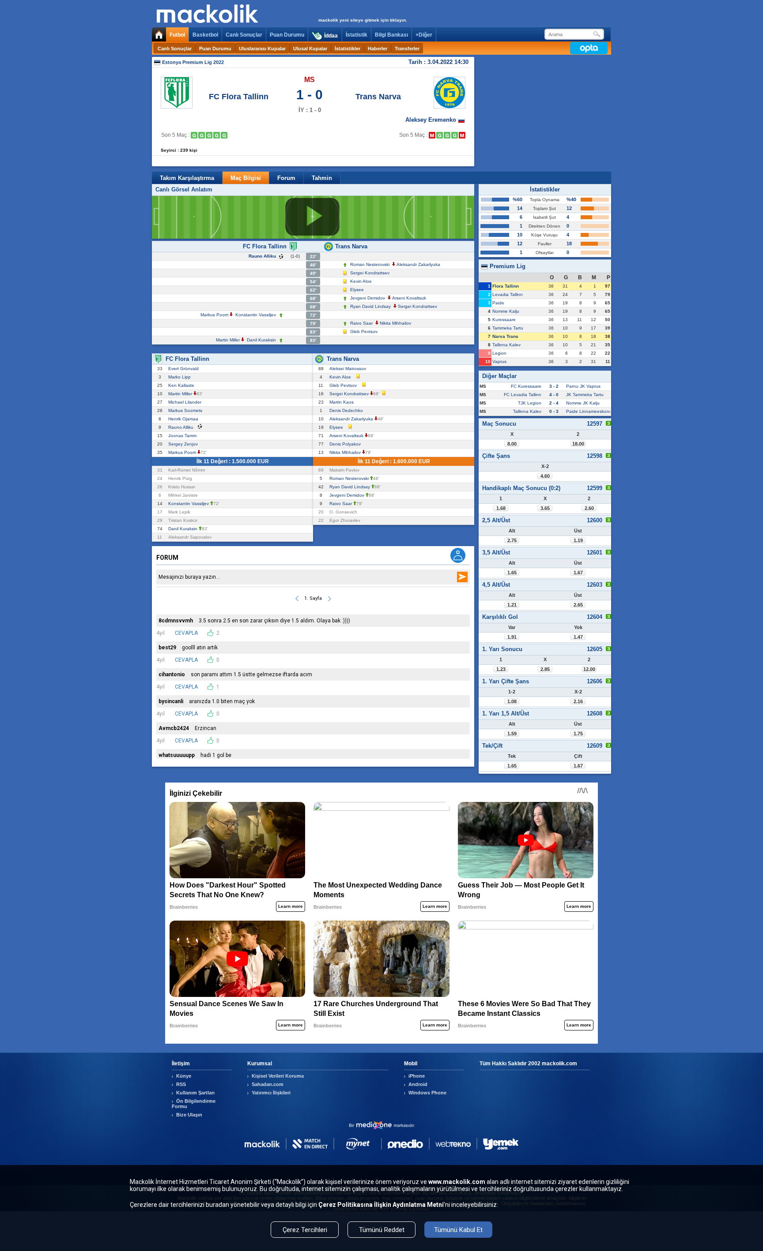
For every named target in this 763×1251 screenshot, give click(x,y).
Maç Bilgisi (245, 178)
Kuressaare (504, 319)
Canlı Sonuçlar (244, 35)
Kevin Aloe (361, 281)
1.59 (512, 733)
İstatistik (356, 35)
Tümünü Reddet (381, 1230)
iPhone (416, 1076)
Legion (499, 353)
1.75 (578, 733)
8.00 (512, 443)
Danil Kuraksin (261, 339)
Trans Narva (378, 96)
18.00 (578, 443)
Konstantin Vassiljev (255, 314)
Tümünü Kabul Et (458, 1230)
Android (417, 1084)
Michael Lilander (186, 402)
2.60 (589, 508)
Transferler (407, 48)
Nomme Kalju (505, 311)
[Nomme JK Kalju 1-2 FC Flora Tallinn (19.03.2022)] (224, 135)
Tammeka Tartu (507, 328)
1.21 (512, 604)
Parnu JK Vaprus (583, 386)
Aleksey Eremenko (431, 119)
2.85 (545, 669)
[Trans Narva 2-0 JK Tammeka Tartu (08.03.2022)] (454, 135)
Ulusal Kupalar (310, 48)
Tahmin (322, 178)
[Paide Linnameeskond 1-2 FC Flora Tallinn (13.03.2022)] (216, 135)
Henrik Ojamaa (184, 418)
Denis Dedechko (347, 410)
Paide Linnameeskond (589, 411)
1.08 (512, 701)
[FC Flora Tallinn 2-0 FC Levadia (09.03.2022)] (209, 135)
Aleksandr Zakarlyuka (418, 264)
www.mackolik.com (456, 1181)
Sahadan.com (267, 1084)
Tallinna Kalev (506, 344)
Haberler (377, 48)
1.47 (578, 637)
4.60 (545, 476)
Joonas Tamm (183, 435)
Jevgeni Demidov (367, 298)
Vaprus (499, 361)
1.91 (512, 637)
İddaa (331, 36)
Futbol (177, 35)
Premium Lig (506, 266)
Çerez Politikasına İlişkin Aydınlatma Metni (381, 1204)
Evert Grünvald (184, 368)
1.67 (578, 572)
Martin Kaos (342, 402)
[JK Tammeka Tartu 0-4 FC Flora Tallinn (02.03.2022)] (194, 135)
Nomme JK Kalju (583, 403)
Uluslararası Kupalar (262, 48)
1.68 (501, 508)
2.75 (512, 540)
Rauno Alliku (262, 256)
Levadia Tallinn (507, 294)
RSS (181, 1084)
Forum (286, 178)
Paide (498, 302)
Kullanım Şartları (195, 1092)
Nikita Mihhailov (395, 323)
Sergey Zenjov (184, 444)
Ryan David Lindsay (370, 306)
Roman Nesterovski (369, 264)
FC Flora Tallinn (238, 96)
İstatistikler (347, 48)
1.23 (501, 669)
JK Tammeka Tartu (585, 394)
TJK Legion (529, 403)
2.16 (578, 701)
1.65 (512, 572)
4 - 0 (554, 394)
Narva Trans (505, 336)
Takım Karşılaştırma (187, 178)
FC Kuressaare (526, 386)
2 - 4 (554, 403)
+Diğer (423, 35)
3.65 (545, 508)
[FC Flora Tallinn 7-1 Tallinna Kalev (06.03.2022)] (201, 135)
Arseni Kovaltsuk (409, 298)
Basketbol (205, 35)
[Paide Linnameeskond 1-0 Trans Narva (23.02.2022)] (432, 135)
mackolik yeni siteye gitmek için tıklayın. (362, 20)
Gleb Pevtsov (364, 331)
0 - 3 (554, 411)
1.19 (578, 540)
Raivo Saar (361, 323)
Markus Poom (214, 314)
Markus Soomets (186, 410)
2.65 (578, 604)
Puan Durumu (287, 35)
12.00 (589, 669)
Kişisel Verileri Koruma (278, 1076)
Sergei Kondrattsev (369, 272)
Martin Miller (228, 339)
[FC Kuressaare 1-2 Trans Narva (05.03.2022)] (447, 135)
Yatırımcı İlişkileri (271, 1092)
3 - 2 (554, 386)
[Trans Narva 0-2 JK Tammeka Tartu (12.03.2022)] (462, 135)
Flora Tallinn (505, 286)
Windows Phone (427, 1092)
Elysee (357, 289)
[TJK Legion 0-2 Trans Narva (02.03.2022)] (439, 135)
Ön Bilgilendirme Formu (193, 1103)
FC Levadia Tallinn (522, 394)
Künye (183, 1076)
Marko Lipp (180, 377)
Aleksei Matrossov (349, 368)
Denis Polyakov (346, 444)
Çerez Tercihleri (305, 1230)
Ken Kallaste (182, 385)
